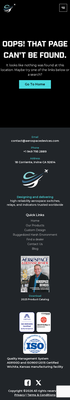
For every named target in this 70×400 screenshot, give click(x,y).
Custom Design (35, 230)
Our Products (35, 225)
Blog (35, 248)
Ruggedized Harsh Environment (35, 234)
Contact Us (35, 244)
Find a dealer (35, 239)
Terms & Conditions (41, 395)
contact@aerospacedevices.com (35, 141)
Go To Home (35, 84)
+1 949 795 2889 (35, 151)
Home (35, 220)
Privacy (19, 395)
